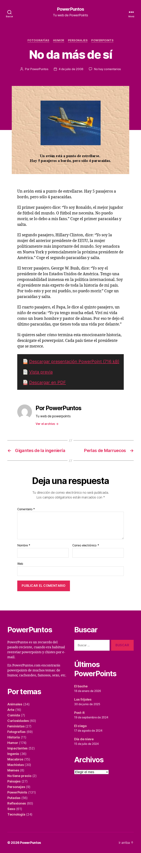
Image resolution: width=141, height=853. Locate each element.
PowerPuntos (70, 9)
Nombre (23, 545)
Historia (13, 737)
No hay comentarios (107, 69)
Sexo (11, 809)
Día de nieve (84, 739)
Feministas (15, 726)
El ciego (80, 726)
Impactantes (17, 748)
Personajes (78, 40)
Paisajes (14, 781)
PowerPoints (102, 40)
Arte (10, 710)
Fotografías (38, 40)
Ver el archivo (47, 424)
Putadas (13, 798)
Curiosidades (18, 721)
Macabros (15, 759)
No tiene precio (19, 776)
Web (20, 563)
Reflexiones (16, 803)
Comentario (26, 509)
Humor (58, 40)
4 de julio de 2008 (71, 69)
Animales (14, 704)
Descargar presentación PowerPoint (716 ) (74, 361)
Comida (13, 715)
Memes (13, 770)
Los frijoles (82, 699)
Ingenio (13, 754)
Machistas (15, 765)
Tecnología (16, 814)
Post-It (79, 713)
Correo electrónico (85, 545)
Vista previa (41, 372)
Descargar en (47, 382)
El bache (81, 686)
